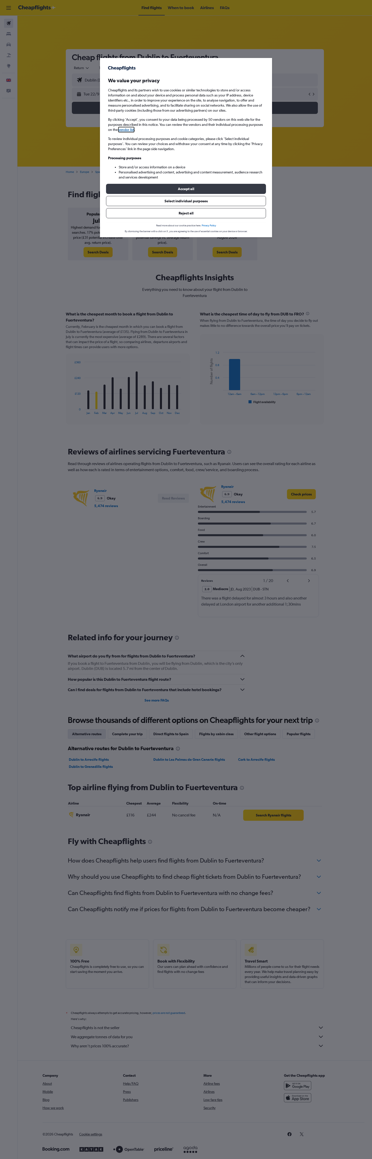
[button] (186, 189)
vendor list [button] (126, 130)
